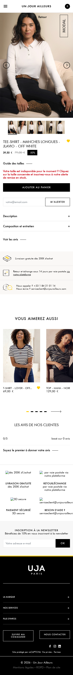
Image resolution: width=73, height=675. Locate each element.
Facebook (50, 646)
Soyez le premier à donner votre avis (26, 450)
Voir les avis (10, 239)
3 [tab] (36, 411)
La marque (9, 597)
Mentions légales (23, 667)
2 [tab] (32, 411)
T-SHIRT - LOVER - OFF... (17, 388)
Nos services (10, 608)
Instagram (55, 646)
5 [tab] (45, 411)
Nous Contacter (55, 634)
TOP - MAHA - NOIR (58, 388)
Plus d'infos (9, 618)
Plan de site (53, 667)
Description (10, 216)
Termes (57, 652)
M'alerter (57, 201)
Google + (59, 646)
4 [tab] (41, 411)
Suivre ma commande (18, 635)
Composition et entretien (18, 226)
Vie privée (47, 652)
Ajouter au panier (36, 187)
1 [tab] (27, 411)
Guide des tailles (13, 163)
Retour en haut (71, 615)
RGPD (40, 667)
